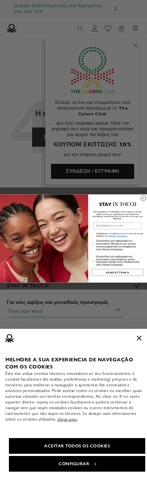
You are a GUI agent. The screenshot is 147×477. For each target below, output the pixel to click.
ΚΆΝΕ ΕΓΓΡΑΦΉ (117, 272)
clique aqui (67, 419)
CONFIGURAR (74, 463)
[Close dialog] (143, 198)
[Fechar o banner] (139, 338)
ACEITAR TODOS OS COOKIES (77, 445)
